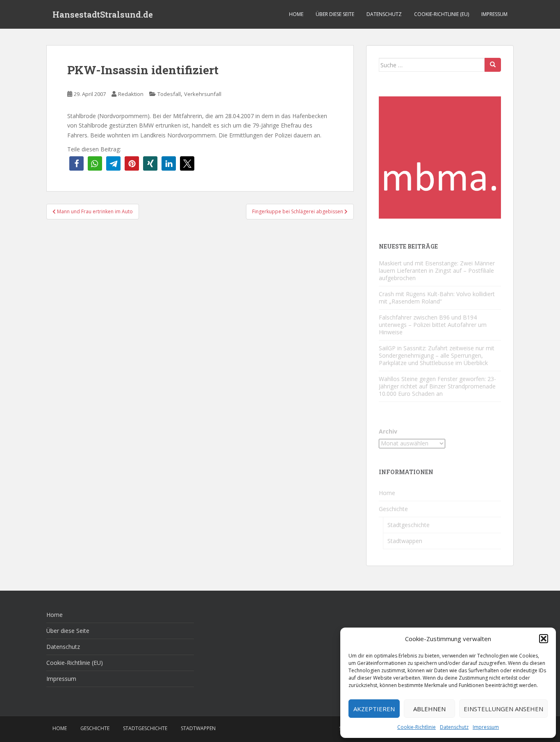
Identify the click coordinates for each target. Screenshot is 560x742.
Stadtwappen (404, 541)
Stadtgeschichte (408, 525)
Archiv (388, 431)
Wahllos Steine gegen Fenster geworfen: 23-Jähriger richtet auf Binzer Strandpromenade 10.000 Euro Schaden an (437, 386)
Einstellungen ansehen (503, 709)
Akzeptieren (374, 709)
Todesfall (169, 94)
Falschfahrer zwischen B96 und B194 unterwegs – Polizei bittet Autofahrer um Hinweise (433, 324)
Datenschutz (454, 727)
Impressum (486, 727)
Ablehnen (429, 709)
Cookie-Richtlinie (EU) (441, 14)
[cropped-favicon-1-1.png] (440, 157)
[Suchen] (493, 65)
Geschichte (393, 509)
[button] (544, 639)
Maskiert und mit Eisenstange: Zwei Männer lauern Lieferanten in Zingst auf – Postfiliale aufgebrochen (437, 270)
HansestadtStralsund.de (102, 14)
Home (296, 14)
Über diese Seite (335, 14)
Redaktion (130, 94)
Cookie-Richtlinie (416, 727)
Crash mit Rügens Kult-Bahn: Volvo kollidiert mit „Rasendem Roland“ (437, 297)
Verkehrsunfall (202, 94)
